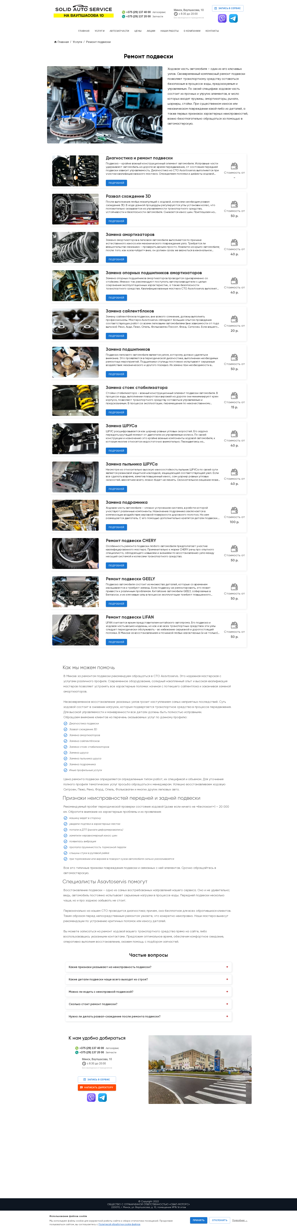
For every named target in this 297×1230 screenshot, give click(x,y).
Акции (151, 31)
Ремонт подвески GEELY (130, 578)
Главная (84, 31)
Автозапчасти (119, 31)
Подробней (116, 183)
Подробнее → (240, 1220)
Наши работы (170, 31)
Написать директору (98, 1087)
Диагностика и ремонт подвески (139, 158)
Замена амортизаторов (130, 234)
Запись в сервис (229, 8)
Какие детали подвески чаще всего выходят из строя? (108, 979)
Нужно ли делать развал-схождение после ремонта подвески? (115, 1016)
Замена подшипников (128, 349)
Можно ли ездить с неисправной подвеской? (101, 991)
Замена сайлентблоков (130, 311)
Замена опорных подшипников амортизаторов (154, 272)
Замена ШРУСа (121, 425)
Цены (138, 31)
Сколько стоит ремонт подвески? (93, 1004)
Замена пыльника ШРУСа (132, 464)
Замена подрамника (127, 502)
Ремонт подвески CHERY (131, 540)
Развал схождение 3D (128, 196)
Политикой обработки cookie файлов (119, 1224)
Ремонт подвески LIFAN (130, 617)
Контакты (212, 31)
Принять (199, 1220)
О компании (192, 31)
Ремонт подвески (98, 42)
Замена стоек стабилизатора (137, 387)
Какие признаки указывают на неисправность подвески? (110, 967)
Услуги (99, 31)
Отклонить (219, 1220)
